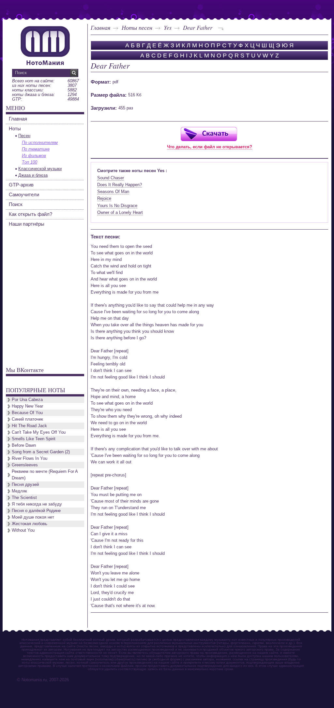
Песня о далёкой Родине (36, 510)
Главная (100, 27)
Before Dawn (24, 445)
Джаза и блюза (33, 175)
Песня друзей (25, 484)
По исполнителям (40, 142)
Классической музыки (40, 168)
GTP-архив (21, 184)
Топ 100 (29, 162)
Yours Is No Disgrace (117, 205)
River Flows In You (29, 458)
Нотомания (45, 45)
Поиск (16, 204)
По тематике (36, 149)
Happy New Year (27, 406)
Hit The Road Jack (29, 425)
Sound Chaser (110, 177)
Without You (23, 530)
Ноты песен (137, 27)
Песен (24, 135)
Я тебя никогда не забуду (37, 504)
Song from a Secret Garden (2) (41, 451)
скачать (208, 133)
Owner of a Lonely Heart (120, 212)
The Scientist (24, 497)
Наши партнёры (26, 224)
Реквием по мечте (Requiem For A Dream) (45, 474)
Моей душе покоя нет (33, 517)
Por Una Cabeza (27, 399)
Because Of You (27, 412)
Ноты (15, 128)
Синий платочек (27, 419)
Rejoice (104, 198)
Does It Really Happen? (119, 184)
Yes (168, 27)
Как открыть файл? (30, 214)
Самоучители (24, 194)
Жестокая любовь (29, 523)
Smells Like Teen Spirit (33, 438)
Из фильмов (34, 155)
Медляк (19, 491)
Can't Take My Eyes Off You (39, 432)
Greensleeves (25, 464)
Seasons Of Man (113, 191)
